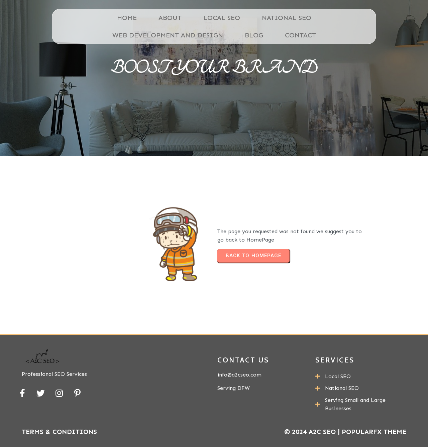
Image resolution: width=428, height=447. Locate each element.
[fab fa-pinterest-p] (77, 393)
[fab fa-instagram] (59, 393)
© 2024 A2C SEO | (313, 432)
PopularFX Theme (374, 432)
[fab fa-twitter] (40, 393)
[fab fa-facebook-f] (22, 393)
